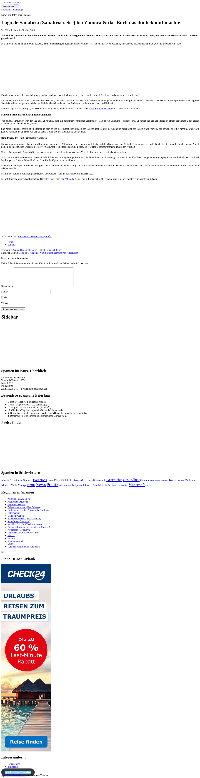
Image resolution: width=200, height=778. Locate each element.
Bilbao (50, 480)
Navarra (11, 538)
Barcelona (40, 480)
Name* (4, 291)
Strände (102, 485)
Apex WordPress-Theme (13, 775)
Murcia (11, 535)
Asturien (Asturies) (17, 504)
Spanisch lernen (83, 485)
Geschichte (114, 480)
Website (5, 303)
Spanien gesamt (15, 541)
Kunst (172, 480)
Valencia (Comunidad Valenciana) (24, 546)
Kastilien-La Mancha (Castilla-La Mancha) (29, 527)
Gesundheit (131, 480)
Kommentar (7, 286)
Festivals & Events (81, 480)
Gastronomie (99, 480)
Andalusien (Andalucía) (19, 499)
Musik (14, 485)
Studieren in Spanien (118, 485)
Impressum (13, 766)
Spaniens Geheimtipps (12, 9)
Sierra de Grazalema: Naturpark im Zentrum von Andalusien (48, 252)
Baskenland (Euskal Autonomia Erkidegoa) (29, 510)
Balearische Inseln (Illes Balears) (24, 507)
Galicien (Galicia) (16, 515)
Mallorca (190, 480)
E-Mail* (5, 297)
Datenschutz (14, 764)
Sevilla (70, 485)
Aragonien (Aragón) (18, 501)
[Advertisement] (95, 69)
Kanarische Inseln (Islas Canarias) (24, 518)
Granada (145, 480)
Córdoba (65, 480)
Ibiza (152, 480)
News (41, 484)
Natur (10, 242)
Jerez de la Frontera (161, 480)
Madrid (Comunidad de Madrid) (23, 532)
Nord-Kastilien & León (100, 108)
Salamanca (63, 485)
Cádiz (57, 480)
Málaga (22, 485)
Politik (52, 484)
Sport (95, 485)
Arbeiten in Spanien (21, 480)
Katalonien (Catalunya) (19, 529)
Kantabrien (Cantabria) (19, 521)
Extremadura (14, 513)
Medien (5, 485)
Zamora (11, 244)
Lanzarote (180, 480)
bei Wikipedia (67, 179)
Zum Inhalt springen (11, 2)
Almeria (5, 480)
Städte (11, 543)
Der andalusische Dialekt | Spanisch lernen (41, 250)
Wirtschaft (137, 485)
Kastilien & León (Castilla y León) (35, 236)
